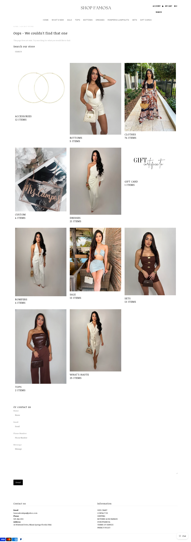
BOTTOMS (88, 20)
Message (17, 444)
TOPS (77, 20)
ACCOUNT (157, 6)
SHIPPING (101, 516)
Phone (16, 516)
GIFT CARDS (146, 20)
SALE (69, 20)
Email (15, 422)
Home (15, 26)
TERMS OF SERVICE (105, 524)
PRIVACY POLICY (103, 527)
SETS (134, 20)
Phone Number (20, 433)
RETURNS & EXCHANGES (107, 519)
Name (16, 410)
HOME (46, 20)
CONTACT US (102, 513)
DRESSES (100, 20)
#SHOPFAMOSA (103, 522)
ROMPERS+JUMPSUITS (118, 20)
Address (17, 522)
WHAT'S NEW (58, 20)
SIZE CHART (102, 510)
